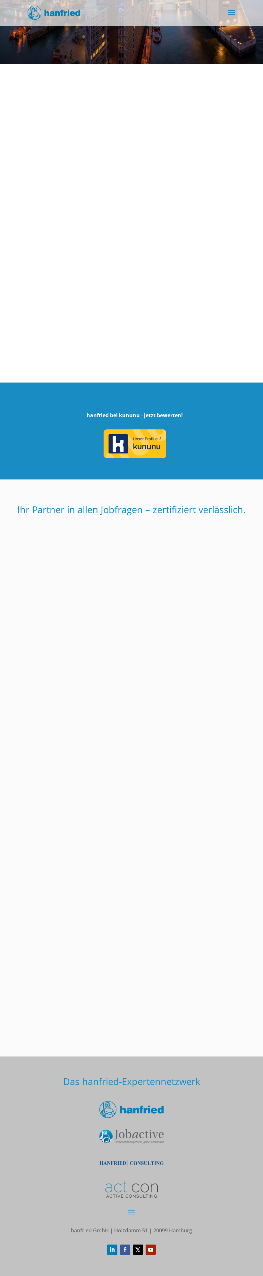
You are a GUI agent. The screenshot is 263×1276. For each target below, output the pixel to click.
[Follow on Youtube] (151, 1250)
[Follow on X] (138, 1250)
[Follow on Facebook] (125, 1250)
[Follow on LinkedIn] (112, 1250)
